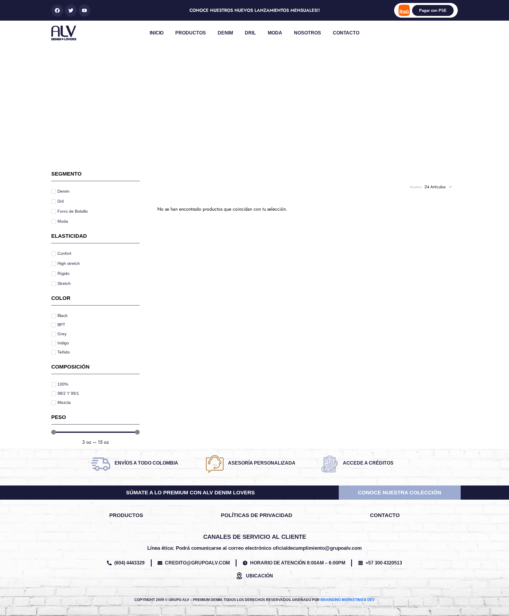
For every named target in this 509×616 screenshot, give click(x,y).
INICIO (157, 32)
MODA (275, 32)
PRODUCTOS (190, 32)
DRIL (250, 32)
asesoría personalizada (261, 462)
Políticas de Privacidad (256, 515)
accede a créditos (368, 462)
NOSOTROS (307, 32)
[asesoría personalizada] (215, 464)
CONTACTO (346, 32)
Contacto (385, 515)
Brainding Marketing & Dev (347, 600)
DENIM (225, 32)
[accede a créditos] (329, 464)
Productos (126, 515)
